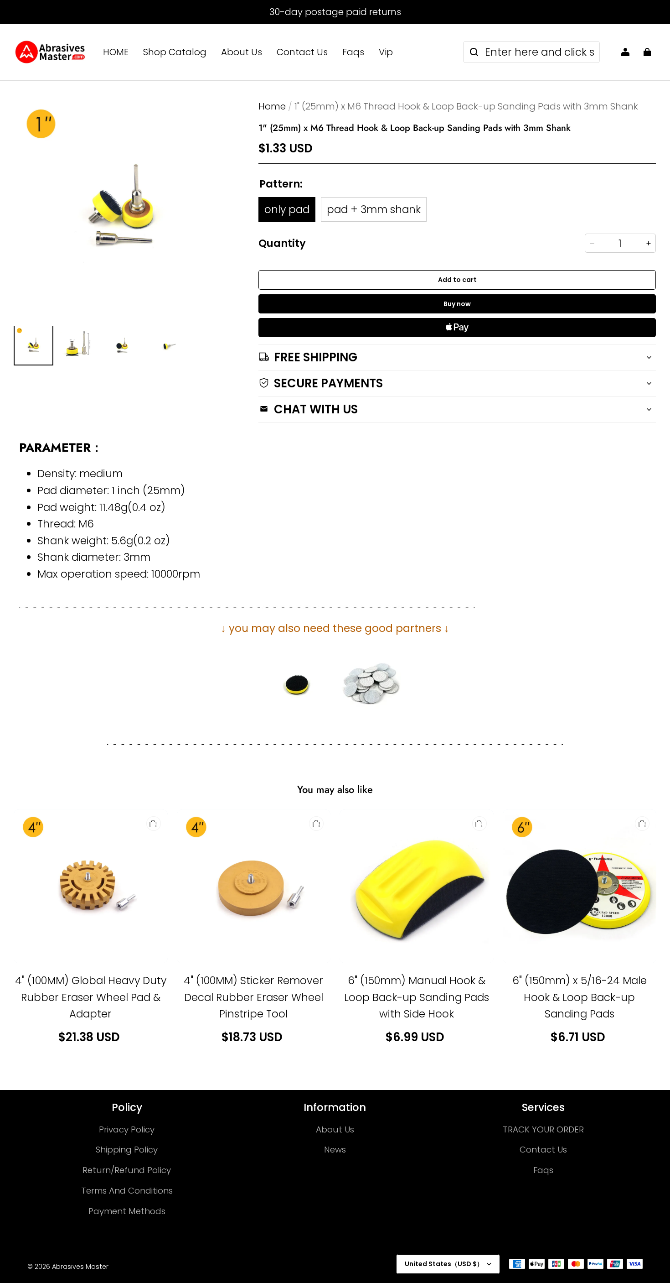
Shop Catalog (174, 52)
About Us (241, 52)
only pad (286, 209)
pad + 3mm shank (374, 209)
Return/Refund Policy (126, 1170)
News (335, 1149)
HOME (116, 52)
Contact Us (302, 52)
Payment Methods (126, 1211)
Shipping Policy (127, 1149)
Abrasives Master (80, 1266)
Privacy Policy (127, 1129)
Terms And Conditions (127, 1190)
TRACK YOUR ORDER (543, 1129)
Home (272, 106)
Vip (386, 52)
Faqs (353, 52)
